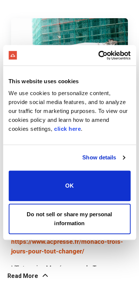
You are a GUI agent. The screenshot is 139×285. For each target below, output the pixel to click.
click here (67, 129)
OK (69, 185)
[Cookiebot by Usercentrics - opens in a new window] (98, 55)
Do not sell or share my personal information (69, 218)
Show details (99, 157)
